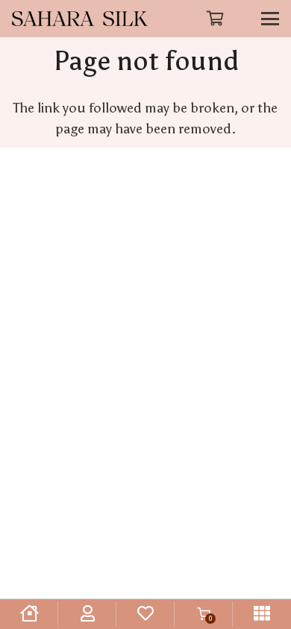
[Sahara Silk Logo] (80, 18)
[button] (215, 18)
